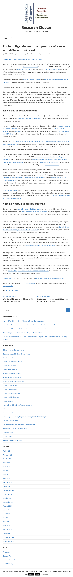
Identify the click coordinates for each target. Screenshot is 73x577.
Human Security (45, 54)
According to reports (10, 190)
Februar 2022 (7, 455)
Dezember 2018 (8, 537)
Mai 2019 (6, 518)
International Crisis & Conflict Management (17, 405)
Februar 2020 (7, 482)
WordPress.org (8, 564)
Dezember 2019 (8, 490)
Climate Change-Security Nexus (13, 350)
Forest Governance (9, 366)
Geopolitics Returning (10, 370)
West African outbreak (30, 67)
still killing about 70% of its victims (29, 118)
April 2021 (6, 463)
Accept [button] (31, 574)
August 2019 (7, 506)
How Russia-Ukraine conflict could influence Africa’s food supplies (25, 329)
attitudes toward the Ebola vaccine (30, 209)
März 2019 (6, 526)
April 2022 (6, 451)
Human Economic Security (12, 377)
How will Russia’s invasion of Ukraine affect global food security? (24, 321)
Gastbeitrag (19, 54)
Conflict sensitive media (11, 358)
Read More (44, 574)
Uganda (15, 291)
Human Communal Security (12, 373)
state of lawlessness (52, 165)
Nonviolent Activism (9, 413)
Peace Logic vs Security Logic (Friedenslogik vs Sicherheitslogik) (25, 417)
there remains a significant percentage (34, 212)
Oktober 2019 (7, 498)
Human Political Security (11, 397)
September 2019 (8, 502)
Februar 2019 (7, 529)
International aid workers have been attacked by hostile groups (24, 178)
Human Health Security (33, 54)
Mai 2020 (6, 471)
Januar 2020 (7, 486)
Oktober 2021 (7, 459)
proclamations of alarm (52, 80)
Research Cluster (36, 27)
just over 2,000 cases (24, 69)
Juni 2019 (6, 514)
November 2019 (8, 494)
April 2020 (6, 474)
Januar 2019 (7, 533)
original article (8, 286)
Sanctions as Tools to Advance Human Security (19, 425)
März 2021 (6, 467)
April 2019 (6, 522)
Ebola (9, 291)
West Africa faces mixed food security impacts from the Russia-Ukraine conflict (29, 325)
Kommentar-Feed (9, 560)
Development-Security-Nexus (12, 362)
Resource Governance (10, 421)
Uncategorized (8, 432)
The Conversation (30, 283)
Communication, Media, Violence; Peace (16, 354)
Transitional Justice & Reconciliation (15, 428)
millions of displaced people (48, 162)
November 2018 (8, 541)
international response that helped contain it (40, 245)
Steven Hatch (7, 59)
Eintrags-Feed (7, 556)
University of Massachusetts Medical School (27, 59)
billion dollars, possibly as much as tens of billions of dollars (28, 271)
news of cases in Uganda (31, 80)
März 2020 (6, 478)
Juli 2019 (6, 510)
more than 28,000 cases (52, 69)
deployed (18, 131)
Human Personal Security (11, 393)
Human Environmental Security (13, 381)
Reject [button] (37, 574)
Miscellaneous (8, 409)
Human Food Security (10, 385)
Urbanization (7, 436)
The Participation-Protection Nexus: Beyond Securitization (22, 333)
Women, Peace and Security (12, 440)
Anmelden (6, 552)
